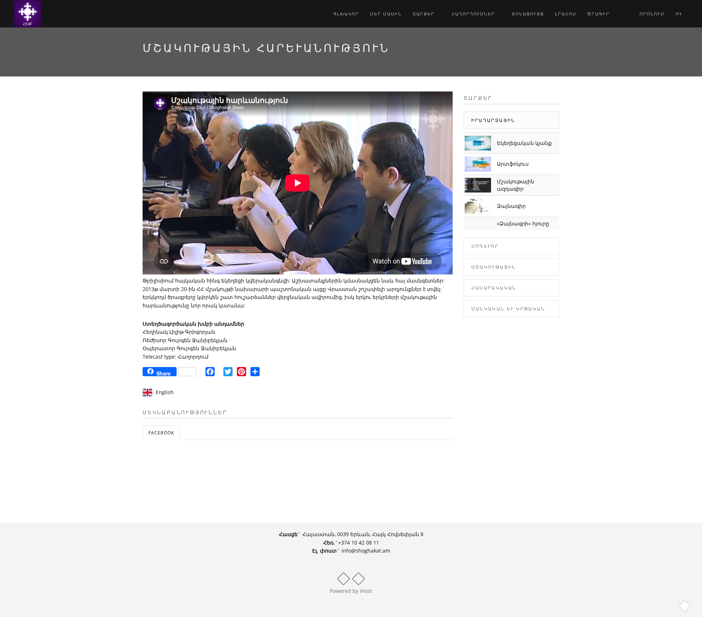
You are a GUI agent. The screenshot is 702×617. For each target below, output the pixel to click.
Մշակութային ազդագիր (515, 185)
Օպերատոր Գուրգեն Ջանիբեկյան (189, 348)
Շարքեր (425, 13)
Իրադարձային (493, 120)
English (165, 392)
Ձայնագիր (511, 205)
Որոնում (651, 13)
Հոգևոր (485, 246)
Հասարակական (494, 288)
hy (680, 13)
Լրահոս (565, 13)
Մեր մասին (386, 13)
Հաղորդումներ (474, 13)
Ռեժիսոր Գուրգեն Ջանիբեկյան (185, 340)
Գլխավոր (346, 13)
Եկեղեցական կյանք (524, 142)
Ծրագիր (598, 13)
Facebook (161, 433)
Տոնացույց (528, 13)
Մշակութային (493, 267)
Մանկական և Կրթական (508, 309)
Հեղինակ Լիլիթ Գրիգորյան (179, 331)
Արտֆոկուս (513, 163)
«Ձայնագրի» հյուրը (523, 223)
